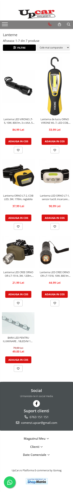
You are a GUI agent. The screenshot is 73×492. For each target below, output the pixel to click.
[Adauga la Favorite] (18, 150)
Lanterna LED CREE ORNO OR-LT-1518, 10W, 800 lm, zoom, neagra (55, 273)
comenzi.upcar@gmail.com (38, 423)
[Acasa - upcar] (36, 14)
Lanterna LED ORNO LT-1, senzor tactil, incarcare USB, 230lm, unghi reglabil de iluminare (54, 197)
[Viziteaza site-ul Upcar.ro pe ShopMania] (37, 481)
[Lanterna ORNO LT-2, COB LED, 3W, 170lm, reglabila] (18, 175)
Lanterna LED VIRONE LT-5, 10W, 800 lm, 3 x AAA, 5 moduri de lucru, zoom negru (18, 120)
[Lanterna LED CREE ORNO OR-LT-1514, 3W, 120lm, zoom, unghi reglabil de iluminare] (18, 252)
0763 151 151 (39, 417)
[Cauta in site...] (68, 24)
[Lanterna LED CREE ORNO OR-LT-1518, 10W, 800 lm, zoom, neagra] (55, 252)
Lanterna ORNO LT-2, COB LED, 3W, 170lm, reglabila (18, 197)
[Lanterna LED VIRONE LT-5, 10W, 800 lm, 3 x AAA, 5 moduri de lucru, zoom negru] (18, 86)
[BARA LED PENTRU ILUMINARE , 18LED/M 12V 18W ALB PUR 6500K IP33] (18, 323)
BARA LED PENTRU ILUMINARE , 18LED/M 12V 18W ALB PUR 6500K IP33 (18, 339)
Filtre (21, 47)
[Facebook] (36, 403)
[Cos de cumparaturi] (59, 24)
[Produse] (5, 25)
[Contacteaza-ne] (49, 24)
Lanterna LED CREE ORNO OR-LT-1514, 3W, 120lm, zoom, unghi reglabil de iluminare (18, 273)
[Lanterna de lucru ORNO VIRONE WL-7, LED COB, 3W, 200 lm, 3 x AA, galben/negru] (55, 86)
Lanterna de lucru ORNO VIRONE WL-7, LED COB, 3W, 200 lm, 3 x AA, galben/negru (54, 120)
